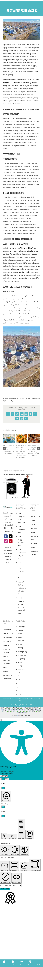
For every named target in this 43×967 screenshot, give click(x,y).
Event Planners (21, 639)
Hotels (17, 401)
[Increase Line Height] (3, 807)
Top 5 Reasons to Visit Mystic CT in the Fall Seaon (21, 605)
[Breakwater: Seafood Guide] (9, 435)
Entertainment (22, 680)
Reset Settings (5, 888)
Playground (8, 637)
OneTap (11, 771)
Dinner (33, 520)
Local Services (8, 551)
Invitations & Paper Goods (21, 673)
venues (20, 691)
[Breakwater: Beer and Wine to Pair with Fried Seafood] (22, 435)
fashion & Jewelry (21, 685)
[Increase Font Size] (3, 779)
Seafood (34, 528)
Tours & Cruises (7, 650)
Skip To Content (5, 885)
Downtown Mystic (10, 401)
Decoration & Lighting (22, 657)
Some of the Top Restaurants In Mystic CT (22, 588)
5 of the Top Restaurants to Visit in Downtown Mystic (22, 570)
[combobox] (21, 712)
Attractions (8, 633)
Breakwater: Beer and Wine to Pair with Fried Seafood (21, 449)
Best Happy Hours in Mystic (21, 541)
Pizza (33, 532)
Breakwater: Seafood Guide (8, 447)
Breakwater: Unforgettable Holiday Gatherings (34, 448)
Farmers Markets (7, 661)
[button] (1, 720)
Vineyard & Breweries (8, 676)
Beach (6, 645)
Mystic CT (21, 700)
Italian (33, 547)
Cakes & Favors (20, 632)
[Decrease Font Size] (3, 788)
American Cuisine (34, 552)
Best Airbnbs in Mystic (21, 530)
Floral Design (20, 664)
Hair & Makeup (20, 646)
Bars (6, 667)
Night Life (8, 671)
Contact (8, 557)
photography (22, 652)
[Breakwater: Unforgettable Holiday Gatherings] (34, 435)
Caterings (21, 627)
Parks (6, 656)
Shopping (7, 641)
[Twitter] (10, 536)
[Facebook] (6, 536)
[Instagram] (6, 541)
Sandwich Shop (34, 537)
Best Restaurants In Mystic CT (22, 554)
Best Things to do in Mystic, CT (21, 518)
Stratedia (16, 698)
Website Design (7, 698)
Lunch (33, 524)
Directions (8, 554)
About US (8, 548)
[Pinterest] (10, 541)
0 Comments (8, 453)
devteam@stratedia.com (11, 398)
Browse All (8, 629)
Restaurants (35, 516)
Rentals (20, 695)
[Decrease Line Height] (3, 816)
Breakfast (34, 543)
